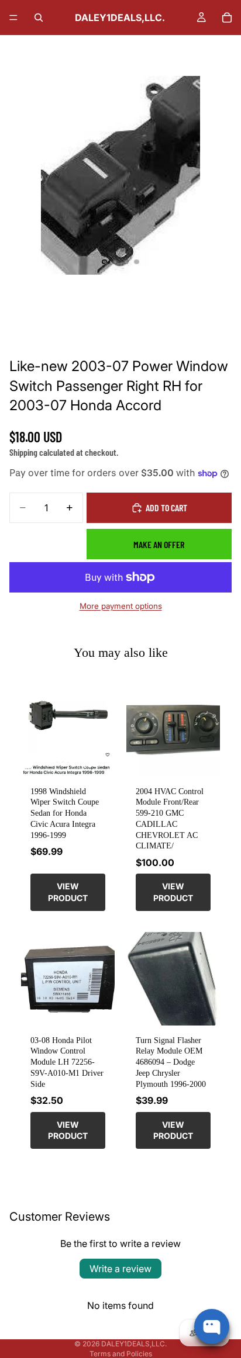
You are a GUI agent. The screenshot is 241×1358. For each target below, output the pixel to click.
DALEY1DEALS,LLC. (134, 1343)
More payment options (121, 606)
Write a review (120, 1268)
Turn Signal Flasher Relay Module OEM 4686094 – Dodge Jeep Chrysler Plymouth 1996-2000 (171, 1062)
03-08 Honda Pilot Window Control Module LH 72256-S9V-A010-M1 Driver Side (67, 1062)
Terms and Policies (120, 1353)
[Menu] (13, 17)
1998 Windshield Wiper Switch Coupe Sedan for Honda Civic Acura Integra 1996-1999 (64, 813)
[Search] (38, 17)
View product (68, 892)
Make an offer (158, 544)
